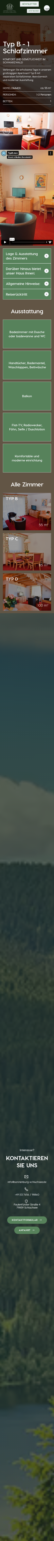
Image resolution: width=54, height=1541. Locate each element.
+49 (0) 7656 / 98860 (27, 1194)
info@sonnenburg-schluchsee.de (27, 1181)
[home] (9, 8)
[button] (47, 131)
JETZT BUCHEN (33, 11)
